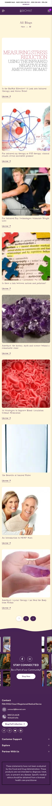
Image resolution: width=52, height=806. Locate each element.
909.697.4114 (13, 718)
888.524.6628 (13, 715)
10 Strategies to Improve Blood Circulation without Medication (23, 412)
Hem (23, 27)
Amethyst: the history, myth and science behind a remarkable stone (25, 347)
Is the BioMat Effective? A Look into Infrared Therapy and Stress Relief (24, 90)
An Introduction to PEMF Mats (17, 538)
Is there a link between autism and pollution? (24, 283)
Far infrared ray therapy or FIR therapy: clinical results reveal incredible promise (25, 155)
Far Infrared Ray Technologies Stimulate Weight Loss (25, 219)
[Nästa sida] (33, 618)
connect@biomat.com (17, 709)
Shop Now (26, 676)
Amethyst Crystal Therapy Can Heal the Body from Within (24, 601)
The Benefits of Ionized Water (16, 475)
